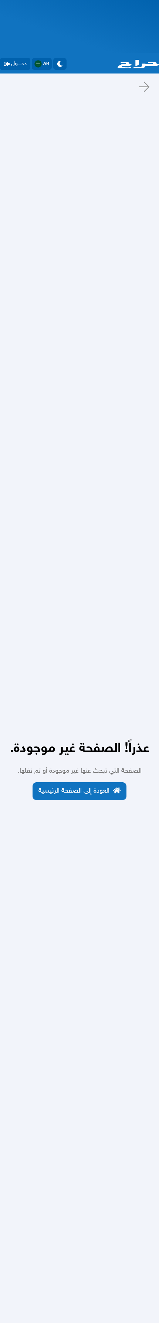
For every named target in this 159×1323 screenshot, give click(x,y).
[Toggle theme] (60, 64)
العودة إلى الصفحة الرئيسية (73, 791)
